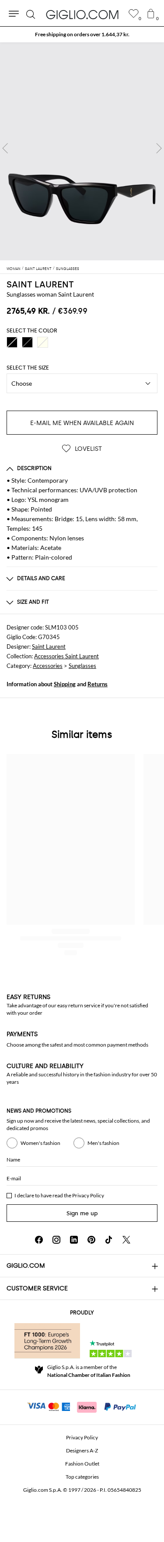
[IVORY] (42, 342)
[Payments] (82, 1406)
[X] (126, 1240)
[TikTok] (109, 1240)
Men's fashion (103, 1143)
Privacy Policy (88, 1195)
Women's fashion (40, 1143)
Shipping (65, 684)
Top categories (82, 1476)
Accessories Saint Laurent (66, 656)
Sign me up (82, 1213)
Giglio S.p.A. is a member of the (88, 1371)
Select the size (28, 368)
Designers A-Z (82, 1450)
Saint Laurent (49, 646)
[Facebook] (39, 1240)
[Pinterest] (91, 1240)
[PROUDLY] (47, 1340)
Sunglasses (82, 665)
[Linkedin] (74, 1240)
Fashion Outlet (82, 1463)
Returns (97, 684)
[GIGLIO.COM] (82, 14)
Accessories (48, 665)
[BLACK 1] (27, 342)
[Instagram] (56, 1240)
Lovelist (87, 449)
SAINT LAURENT (40, 284)
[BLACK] (12, 342)
